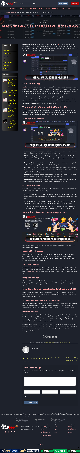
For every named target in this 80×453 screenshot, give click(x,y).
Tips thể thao (71, 426)
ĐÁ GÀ (41, 8)
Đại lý (50, 437)
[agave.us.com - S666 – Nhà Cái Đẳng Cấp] (9, 3)
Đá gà (56, 432)
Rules (42, 429)
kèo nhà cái (40, 444)
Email (44, 389)
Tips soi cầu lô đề (11, 12)
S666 (2, 12)
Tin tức (56, 434)
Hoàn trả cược (44, 437)
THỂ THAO (33, 8)
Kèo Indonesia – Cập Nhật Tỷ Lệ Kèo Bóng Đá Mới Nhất (12, 93)
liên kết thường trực (65, 342)
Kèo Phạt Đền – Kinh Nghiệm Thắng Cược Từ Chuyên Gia (12, 83)
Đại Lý (5, 59)
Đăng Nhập (6, 65)
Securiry (49, 427)
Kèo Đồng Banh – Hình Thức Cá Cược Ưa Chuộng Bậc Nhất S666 (12, 124)
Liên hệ (43, 435)
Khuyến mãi (48, 435)
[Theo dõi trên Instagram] (8, 432)
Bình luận (27, 375)
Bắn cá (56, 428)
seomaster (49, 31)
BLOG (68, 8)
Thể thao (57, 431)
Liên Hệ (5, 56)
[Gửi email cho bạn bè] (50, 336)
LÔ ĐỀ (47, 8)
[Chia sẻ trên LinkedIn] (56, 336)
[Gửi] (34, 3)
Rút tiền (48, 432)
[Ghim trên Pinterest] (53, 336)
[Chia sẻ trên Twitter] (47, 336)
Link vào (47, 434)
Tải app (43, 434)
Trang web (63, 389)
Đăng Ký (5, 68)
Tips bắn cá (70, 432)
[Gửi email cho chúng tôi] (14, 432)
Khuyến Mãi (7, 53)
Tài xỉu (56, 429)
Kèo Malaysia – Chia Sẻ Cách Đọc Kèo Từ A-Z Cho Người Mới (12, 102)
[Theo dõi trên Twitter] (11, 432)
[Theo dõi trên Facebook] (5, 432)
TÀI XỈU (62, 8)
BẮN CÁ (54, 8)
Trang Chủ (13, 8)
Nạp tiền (43, 432)
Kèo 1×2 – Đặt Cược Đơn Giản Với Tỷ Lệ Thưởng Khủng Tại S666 (12, 112)
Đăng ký (43, 431)
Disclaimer (43, 427)
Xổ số (56, 426)
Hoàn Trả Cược (7, 62)
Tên (25, 389)
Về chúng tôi (44, 426)
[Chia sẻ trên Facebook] (44, 336)
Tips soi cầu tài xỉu (72, 431)
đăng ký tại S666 (32, 271)
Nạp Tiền (6, 50)
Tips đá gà (70, 428)
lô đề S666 (48, 114)
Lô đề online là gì (27, 87)
